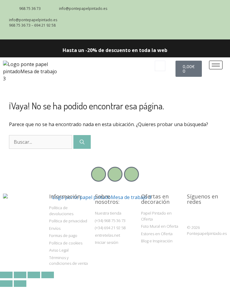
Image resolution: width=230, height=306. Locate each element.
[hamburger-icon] (216, 65)
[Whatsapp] (131, 174)
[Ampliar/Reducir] (6, 275)
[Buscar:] (41, 142)
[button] (160, 66)
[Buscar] (82, 142)
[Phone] (115, 174)
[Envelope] (98, 174)
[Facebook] (202, 214)
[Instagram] (191, 214)
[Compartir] (34, 275)
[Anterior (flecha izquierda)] (6, 283)
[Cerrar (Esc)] (47, 275)
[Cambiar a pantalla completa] (20, 275)
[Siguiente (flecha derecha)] (20, 283)
